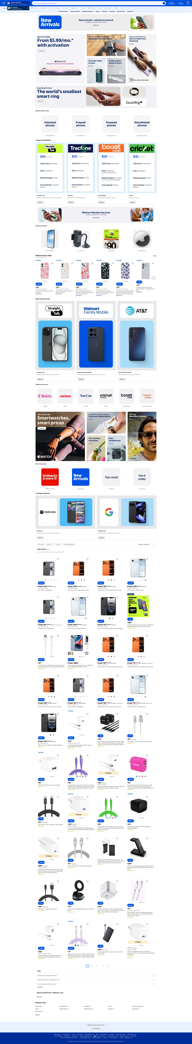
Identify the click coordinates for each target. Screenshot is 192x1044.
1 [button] (87, 966)
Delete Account (128, 1037)
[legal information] (63, 552)
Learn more (96, 217)
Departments (6, 8)
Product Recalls (103, 1034)
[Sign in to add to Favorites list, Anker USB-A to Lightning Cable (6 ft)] (58, 881)
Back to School (34, 8)
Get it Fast (51, 8)
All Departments (57, 1034)
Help (97, 1034)
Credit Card (116, 8)
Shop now (96, 25)
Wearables (112, 11)
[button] (171, 3)
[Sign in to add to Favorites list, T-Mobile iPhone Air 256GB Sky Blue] (147, 675)
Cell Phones (104, 11)
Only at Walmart (107, 8)
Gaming (97, 11)
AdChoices (133, 1036)
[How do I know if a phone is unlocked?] (154, 975)
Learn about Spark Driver (84, 1037)
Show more (39, 986)
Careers (73, 1034)
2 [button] (92, 966)
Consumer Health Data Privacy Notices (68, 1037)
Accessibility (111, 1034)
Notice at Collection (124, 1036)
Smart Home (130, 11)
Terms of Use (67, 1036)
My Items (100, 8)
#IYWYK (121, 1037)
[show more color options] (57, 580)
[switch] (41, 544)
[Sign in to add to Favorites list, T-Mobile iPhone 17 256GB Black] (58, 597)
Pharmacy (58, 8)
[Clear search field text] (160, 3)
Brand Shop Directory (97, 1037)
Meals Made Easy (91, 8)
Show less (37, 1014)
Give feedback (96, 1028)
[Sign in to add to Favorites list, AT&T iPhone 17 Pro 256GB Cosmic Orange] (87, 559)
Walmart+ (123, 8)
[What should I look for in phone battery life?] (154, 980)
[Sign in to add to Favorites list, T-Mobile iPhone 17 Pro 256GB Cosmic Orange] (117, 675)
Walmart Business (114, 1037)
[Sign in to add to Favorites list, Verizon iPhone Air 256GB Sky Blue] (87, 597)
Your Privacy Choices (101, 1036)
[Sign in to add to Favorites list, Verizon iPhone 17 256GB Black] (87, 675)
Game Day (83, 8)
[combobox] (99, 3)
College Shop (43, 8)
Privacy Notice (75, 1036)
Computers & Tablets (75, 11)
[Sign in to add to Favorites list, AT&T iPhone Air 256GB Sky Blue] (147, 559)
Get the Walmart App (132, 1034)
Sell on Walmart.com (89, 1034)
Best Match (147, 544)
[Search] (164, 3)
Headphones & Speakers (87, 11)
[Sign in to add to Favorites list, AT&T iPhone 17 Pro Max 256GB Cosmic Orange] (117, 559)
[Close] (28, 8)
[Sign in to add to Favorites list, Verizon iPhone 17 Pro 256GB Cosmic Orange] (58, 675)
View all (154, 255)
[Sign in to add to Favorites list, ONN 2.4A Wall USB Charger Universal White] (58, 755)
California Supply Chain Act (86, 1036)
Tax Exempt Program (120, 1034)
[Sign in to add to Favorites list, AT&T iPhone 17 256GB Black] (58, 559)
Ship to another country (16, 8)
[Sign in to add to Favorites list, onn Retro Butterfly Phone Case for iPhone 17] (52, 263)
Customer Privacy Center (113, 1036)
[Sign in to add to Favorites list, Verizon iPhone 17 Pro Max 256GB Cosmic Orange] (117, 635)
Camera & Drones (121, 11)
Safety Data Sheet (58, 1036)
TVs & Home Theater (63, 11)
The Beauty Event (74, 8)
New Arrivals (65, 8)
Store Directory (66, 1034)
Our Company (80, 1034)
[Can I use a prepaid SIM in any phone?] (154, 984)
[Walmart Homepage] (4, 3)
